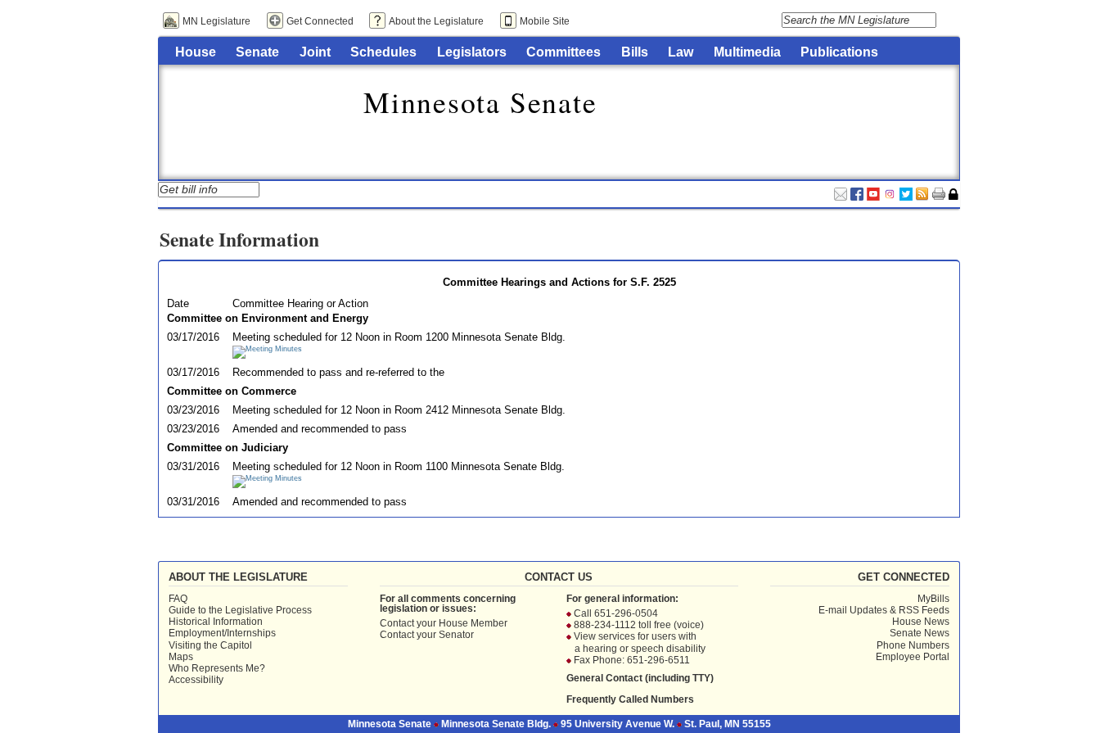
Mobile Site (545, 21)
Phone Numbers (913, 645)
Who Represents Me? (217, 668)
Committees (563, 51)
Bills (634, 51)
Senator (456, 634)
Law (680, 51)
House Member (473, 623)
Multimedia (747, 51)
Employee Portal (912, 657)
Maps (181, 657)
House (195, 51)
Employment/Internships (222, 633)
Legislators (472, 51)
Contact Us (559, 577)
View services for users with (635, 636)
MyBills (933, 598)
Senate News (919, 633)
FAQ (178, 598)
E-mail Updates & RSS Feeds (883, 610)
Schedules (383, 51)
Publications (839, 51)
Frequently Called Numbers (630, 699)
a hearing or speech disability (640, 648)
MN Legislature (216, 21)
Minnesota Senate (480, 101)
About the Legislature (436, 21)
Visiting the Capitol (210, 645)
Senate (257, 51)
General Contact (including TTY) (640, 678)
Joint (315, 51)
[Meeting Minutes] (267, 349)
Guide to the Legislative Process (240, 610)
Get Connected (320, 21)
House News (920, 621)
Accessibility (196, 679)
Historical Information (216, 621)
